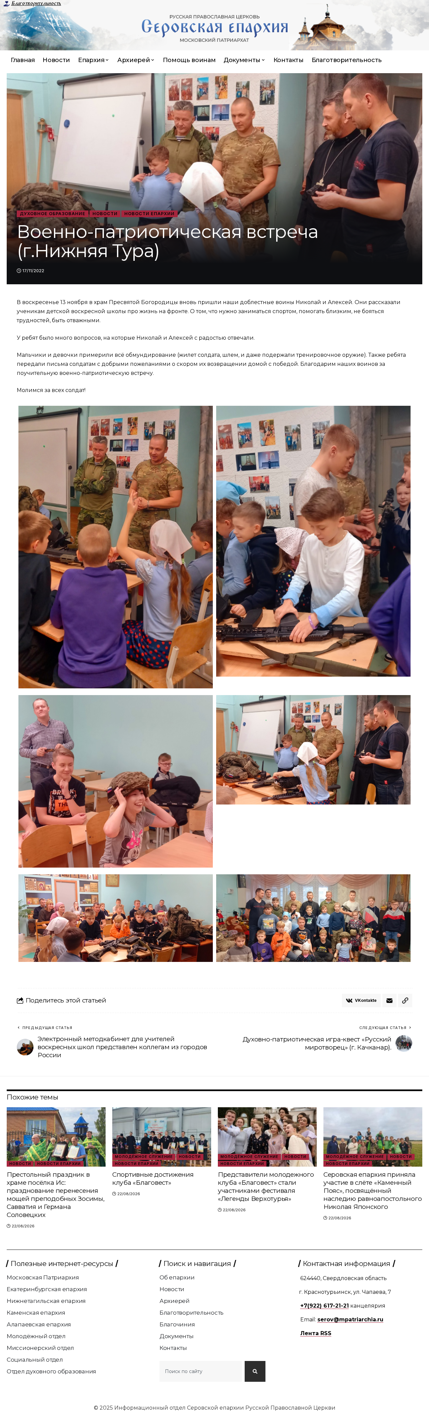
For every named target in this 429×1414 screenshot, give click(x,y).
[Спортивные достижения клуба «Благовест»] (161, 1137)
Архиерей (175, 1301)
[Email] (389, 1000)
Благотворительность (36, 3)
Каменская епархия (36, 1312)
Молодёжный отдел (36, 1336)
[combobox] (201, 1371)
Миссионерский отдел (40, 1348)
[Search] (255, 1371)
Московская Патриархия (43, 1277)
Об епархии (177, 1277)
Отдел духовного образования (51, 1371)
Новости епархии (149, 213)
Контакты (173, 1348)
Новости (105, 213)
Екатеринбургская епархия (47, 1289)
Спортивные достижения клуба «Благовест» (153, 1178)
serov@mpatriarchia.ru (350, 1319)
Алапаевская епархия (39, 1324)
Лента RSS (315, 1333)
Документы (177, 1336)
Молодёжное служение (144, 1156)
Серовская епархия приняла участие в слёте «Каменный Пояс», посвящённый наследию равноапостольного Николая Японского (372, 1191)
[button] (405, 1000)
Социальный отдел (35, 1359)
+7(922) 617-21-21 (324, 1306)
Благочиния (177, 1324)
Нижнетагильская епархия (46, 1301)
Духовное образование (52, 213)
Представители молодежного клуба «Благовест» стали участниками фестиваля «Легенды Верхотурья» (266, 1187)
